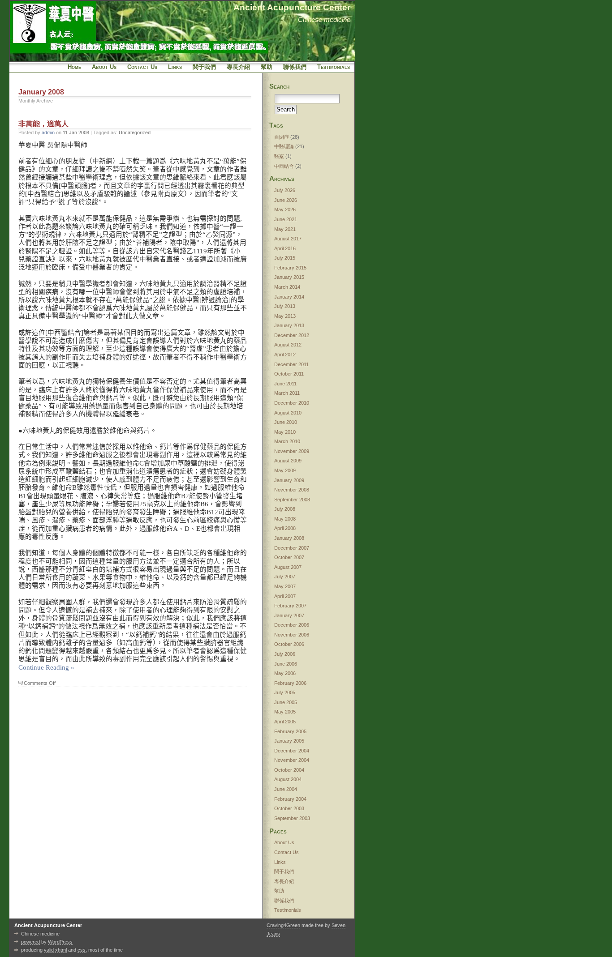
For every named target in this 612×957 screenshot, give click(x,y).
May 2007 (285, 586)
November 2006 (291, 634)
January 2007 (289, 615)
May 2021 (285, 229)
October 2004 (289, 770)
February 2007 (290, 605)
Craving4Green (283, 925)
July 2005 (284, 692)
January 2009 (289, 480)
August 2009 (288, 460)
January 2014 (289, 296)
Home (74, 67)
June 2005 (285, 702)
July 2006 (284, 654)
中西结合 (284, 166)
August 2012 (288, 344)
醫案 (279, 156)
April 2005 (285, 721)
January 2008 (289, 538)
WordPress (60, 941)
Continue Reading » (46, 667)
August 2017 (288, 238)
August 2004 (288, 779)
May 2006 (285, 673)
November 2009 (291, 451)
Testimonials (333, 67)
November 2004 (291, 760)
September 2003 (292, 818)
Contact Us (142, 67)
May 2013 (285, 316)
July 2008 (284, 509)
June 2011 (285, 383)
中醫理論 (284, 146)
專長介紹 (238, 67)
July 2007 (284, 576)
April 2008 (285, 528)
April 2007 (285, 596)
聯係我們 (294, 67)
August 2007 (288, 567)
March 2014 (287, 287)
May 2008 (285, 518)
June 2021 (285, 219)
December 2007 (291, 548)
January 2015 (289, 277)
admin (48, 132)
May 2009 (285, 470)
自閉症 (281, 137)
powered (30, 941)
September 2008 (292, 499)
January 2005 (289, 740)
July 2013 (284, 306)
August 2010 (288, 412)
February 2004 (290, 799)
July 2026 (284, 190)
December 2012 (291, 335)
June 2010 (285, 422)
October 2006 (289, 644)
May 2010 (285, 432)
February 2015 (290, 267)
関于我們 (204, 67)
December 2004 (291, 750)
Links (175, 67)
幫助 (266, 67)
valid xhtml (55, 950)
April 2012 (285, 354)
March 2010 (287, 441)
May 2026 (285, 209)
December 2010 (291, 403)
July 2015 (284, 258)
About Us (104, 67)
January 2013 (289, 325)
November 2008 (291, 489)
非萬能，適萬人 (43, 124)
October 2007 (289, 557)
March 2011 (287, 393)
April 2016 (285, 248)
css (82, 950)
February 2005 (290, 731)
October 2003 (289, 808)
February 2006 (290, 683)
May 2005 (285, 711)
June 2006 (285, 663)
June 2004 (285, 789)
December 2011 (291, 364)
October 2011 (289, 373)
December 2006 (291, 625)
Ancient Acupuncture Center (291, 7)
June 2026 (285, 200)
